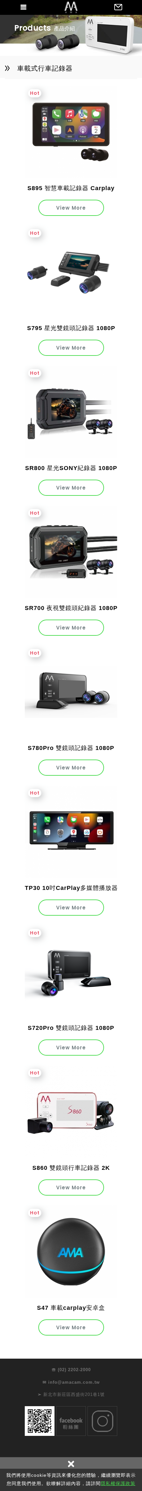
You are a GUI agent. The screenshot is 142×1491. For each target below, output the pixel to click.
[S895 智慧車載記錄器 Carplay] (71, 132)
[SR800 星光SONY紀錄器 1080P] (71, 412)
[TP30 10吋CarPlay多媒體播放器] (71, 832)
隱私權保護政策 (118, 1483)
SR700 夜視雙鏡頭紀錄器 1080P (71, 608)
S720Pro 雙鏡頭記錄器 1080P (71, 1028)
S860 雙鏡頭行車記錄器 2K (71, 1168)
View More (71, 207)
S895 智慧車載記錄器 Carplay (71, 188)
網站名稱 (71, 7)
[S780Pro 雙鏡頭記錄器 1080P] (71, 692)
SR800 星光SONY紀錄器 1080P (71, 468)
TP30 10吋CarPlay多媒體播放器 (71, 888)
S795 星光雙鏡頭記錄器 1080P (71, 328)
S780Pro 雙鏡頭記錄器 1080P (71, 748)
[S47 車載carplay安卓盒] (71, 1251)
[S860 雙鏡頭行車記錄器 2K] (71, 1112)
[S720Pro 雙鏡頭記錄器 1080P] (71, 972)
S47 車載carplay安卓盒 (71, 1308)
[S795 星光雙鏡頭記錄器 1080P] (71, 272)
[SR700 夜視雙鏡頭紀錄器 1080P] (71, 552)
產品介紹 (64, 28)
